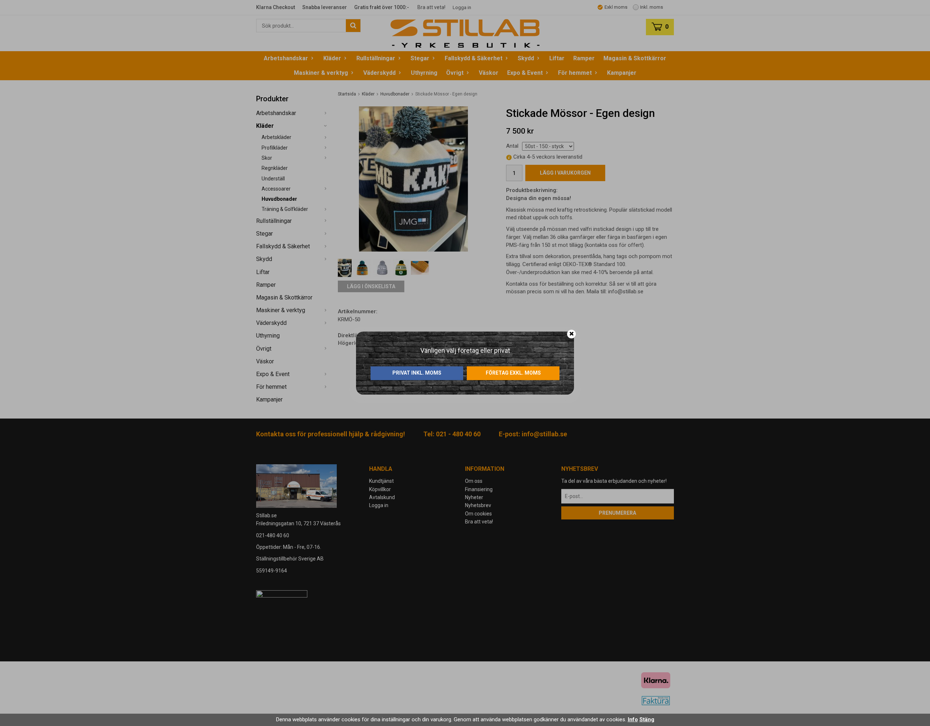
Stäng (646, 719)
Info (633, 719)
